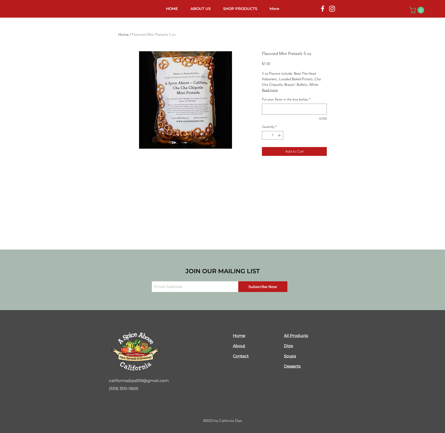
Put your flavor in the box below (286, 99)
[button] (417, 10)
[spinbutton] (272, 135)
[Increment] (280, 135)
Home (123, 34)
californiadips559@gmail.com (139, 380)
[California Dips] (323, 9)
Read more (270, 90)
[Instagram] (332, 9)
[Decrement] (265, 135)
